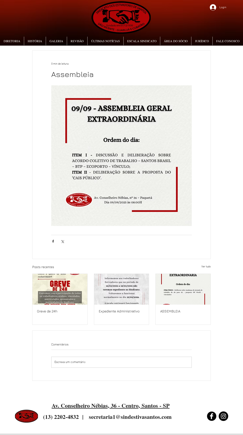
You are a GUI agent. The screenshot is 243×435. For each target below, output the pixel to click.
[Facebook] (211, 416)
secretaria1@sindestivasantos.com (130, 416)
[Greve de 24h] (59, 289)
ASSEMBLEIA (170, 311)
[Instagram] (223, 416)
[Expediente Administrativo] (121, 289)
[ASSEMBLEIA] (183, 289)
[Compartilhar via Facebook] (53, 241)
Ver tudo (206, 266)
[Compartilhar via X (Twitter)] (62, 241)
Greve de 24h (47, 311)
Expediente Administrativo (119, 311)
